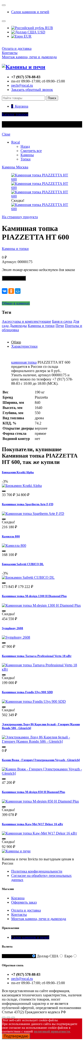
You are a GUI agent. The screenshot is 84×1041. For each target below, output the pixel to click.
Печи (60, 326)
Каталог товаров (15, 114)
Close (6, 134)
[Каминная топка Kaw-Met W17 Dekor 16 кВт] (39, 833)
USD (41, 32)
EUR (27, 36)
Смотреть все (31, 151)
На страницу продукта (20, 217)
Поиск (52, 98)
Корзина (17, 898)
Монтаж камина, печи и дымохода (29, 57)
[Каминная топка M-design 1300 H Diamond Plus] (41, 605)
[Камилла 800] (14, 546)
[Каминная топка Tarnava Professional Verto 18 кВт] (42, 669)
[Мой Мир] (18, 291)
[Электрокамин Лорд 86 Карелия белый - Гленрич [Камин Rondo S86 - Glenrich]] (42, 741)
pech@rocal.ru (22, 85)
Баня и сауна (62, 321)
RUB (48, 28)
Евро (68, 956)
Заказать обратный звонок (32, 90)
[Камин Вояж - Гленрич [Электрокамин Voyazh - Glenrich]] (42, 773)
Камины (27, 155)
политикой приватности (52, 1031)
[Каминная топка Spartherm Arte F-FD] (33, 514)
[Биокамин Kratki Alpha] (22, 486)
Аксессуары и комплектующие (26, 321)
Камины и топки (15, 249)
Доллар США (48, 956)
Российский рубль (16, 956)
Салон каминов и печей (30, 12)
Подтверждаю (16, 1036)
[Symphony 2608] (16, 637)
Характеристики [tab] (24, 346)
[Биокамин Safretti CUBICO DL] (28, 577)
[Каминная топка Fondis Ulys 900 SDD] (34, 701)
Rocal (15, 142)
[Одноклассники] (11, 291)
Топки (26, 159)
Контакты (10, 53)
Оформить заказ (24, 902)
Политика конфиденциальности (36, 871)
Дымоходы (18, 326)
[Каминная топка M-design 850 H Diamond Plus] (40, 801)
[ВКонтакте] (4, 291)
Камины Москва (15, 167)
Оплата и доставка (17, 48)
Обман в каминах (16, 303)
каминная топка (24, 362)
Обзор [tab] (16, 342)
